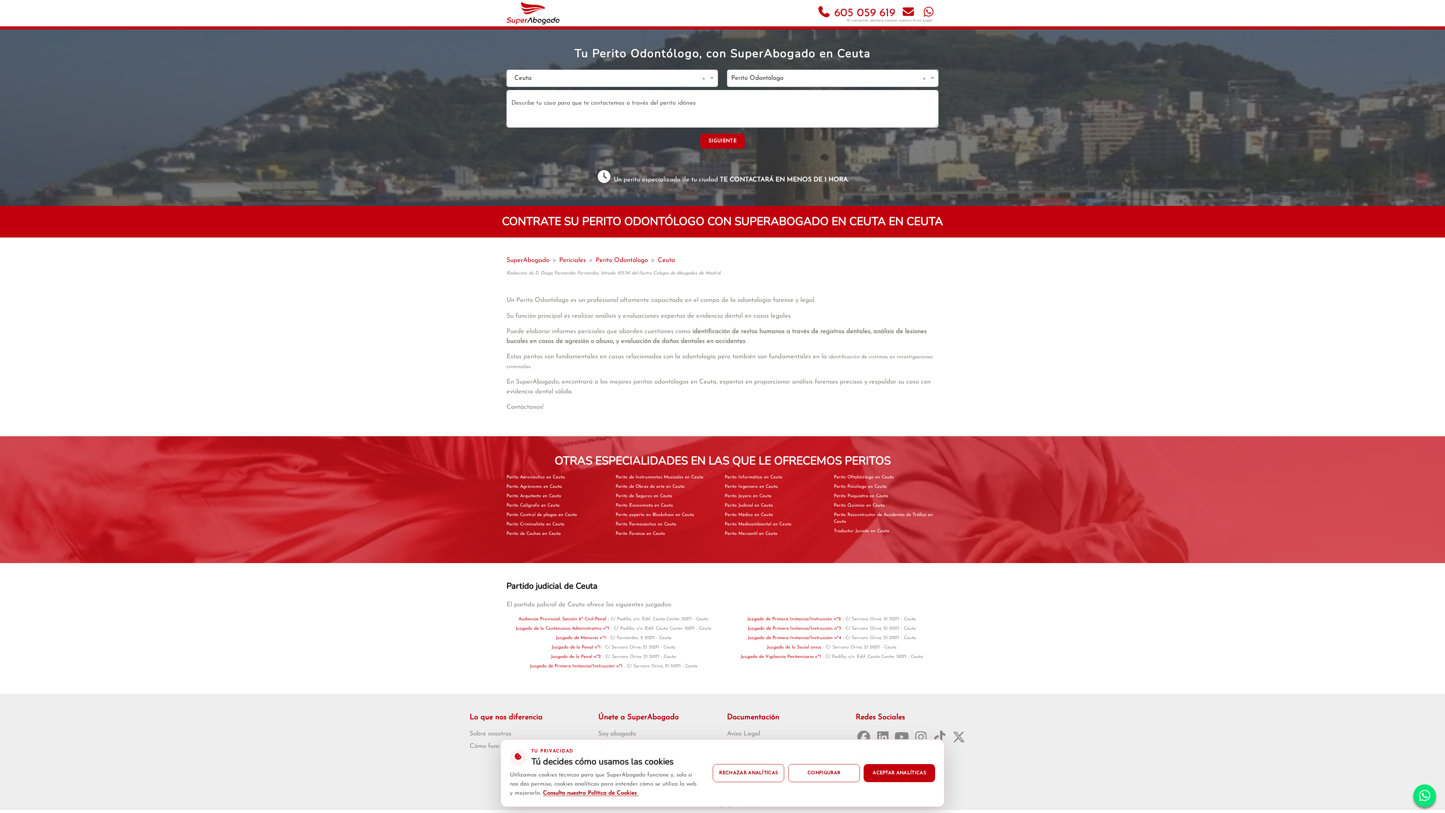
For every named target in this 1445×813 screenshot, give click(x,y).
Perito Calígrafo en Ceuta (533, 505)
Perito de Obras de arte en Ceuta (650, 486)
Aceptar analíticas (899, 773)
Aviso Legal (922, 20)
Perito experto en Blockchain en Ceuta (655, 515)
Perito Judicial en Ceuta (749, 505)
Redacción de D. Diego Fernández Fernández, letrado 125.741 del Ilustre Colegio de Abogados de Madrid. (614, 273)
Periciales (572, 260)
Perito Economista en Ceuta (644, 505)
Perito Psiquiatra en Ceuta (861, 496)
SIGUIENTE (722, 141)
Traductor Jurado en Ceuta (861, 531)
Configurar (824, 773)
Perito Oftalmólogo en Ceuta (864, 477)
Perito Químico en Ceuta (859, 505)
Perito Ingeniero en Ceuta (751, 486)
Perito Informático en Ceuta (753, 477)
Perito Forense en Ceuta (640, 533)
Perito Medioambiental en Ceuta (758, 524)
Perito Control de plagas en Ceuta (542, 515)
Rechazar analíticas (748, 773)
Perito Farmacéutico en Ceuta (646, 524)
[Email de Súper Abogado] (908, 13)
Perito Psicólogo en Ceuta (860, 486)
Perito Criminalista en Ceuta (535, 524)
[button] (705, 78)
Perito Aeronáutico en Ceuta (536, 477)
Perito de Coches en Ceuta (534, 533)
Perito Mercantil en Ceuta (751, 533)
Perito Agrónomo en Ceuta (534, 486)
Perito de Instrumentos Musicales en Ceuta (659, 477)
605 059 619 (863, 13)
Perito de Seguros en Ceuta (644, 496)
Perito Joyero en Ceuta (748, 496)
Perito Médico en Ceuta (749, 515)
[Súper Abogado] (533, 13)
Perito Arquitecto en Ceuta (534, 496)
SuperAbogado (528, 260)
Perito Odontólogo (622, 260)
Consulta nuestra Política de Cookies (591, 793)
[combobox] (605, 78)
